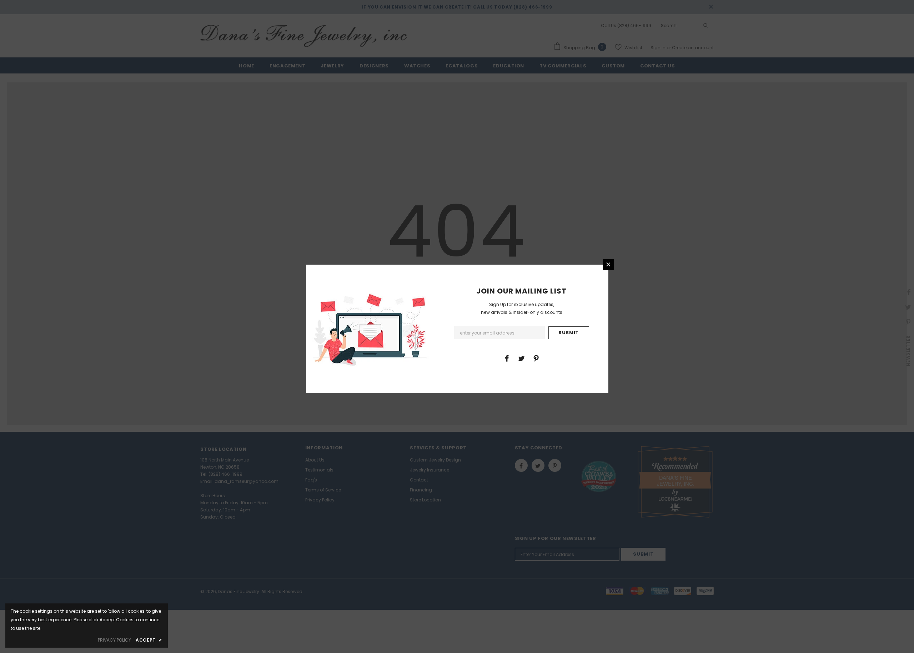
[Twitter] (521, 358)
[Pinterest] (536, 358)
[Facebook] (506, 358)
